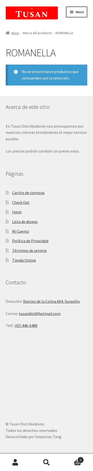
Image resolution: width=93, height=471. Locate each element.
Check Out (21, 202)
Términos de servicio (29, 250)
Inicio (15, 33)
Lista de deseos (25, 221)
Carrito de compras (28, 192)
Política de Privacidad (30, 240)
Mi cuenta (15, 462)
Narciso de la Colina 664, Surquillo (51, 301)
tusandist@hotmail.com (40, 313)
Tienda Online (24, 260)
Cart (71, 458)
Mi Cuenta (20, 231)
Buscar (46, 462)
